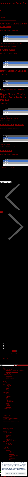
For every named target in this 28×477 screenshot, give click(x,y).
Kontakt (5, 381)
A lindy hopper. (8, 345)
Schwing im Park (7, 419)
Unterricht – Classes (13, 455)
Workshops (8, 373)
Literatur (5, 431)
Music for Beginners (11, 440)
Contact (8, 405)
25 (11, 167)
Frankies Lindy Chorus (12, 124)
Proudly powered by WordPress (7, 476)
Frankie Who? (8, 347)
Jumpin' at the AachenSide (14, 3)
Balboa (7, 388)
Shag (7, 389)
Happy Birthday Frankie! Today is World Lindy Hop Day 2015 (13, 97)
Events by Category (7, 369)
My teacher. (7, 348)
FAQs (7, 377)
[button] (5, 35)
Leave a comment (13, 30)
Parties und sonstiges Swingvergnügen (15, 370)
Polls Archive (6, 358)
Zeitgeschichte (6, 384)
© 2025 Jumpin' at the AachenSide (8, 20)
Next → (14, 167)
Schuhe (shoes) (9, 443)
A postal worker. (9, 344)
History (7, 393)
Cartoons (8, 450)
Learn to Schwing (7, 374)
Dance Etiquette (10, 401)
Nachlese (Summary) (8, 429)
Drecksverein (6, 417)
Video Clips (15, 118)
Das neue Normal (7, 415)
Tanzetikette (9, 376)
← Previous (3, 167)
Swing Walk (12, 458)
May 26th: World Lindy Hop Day (11, 421)
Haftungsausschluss (7, 408)
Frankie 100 (6, 150)
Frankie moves (7, 49)
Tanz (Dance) (19, 43)
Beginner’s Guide (10, 378)
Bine (8, 30)
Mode (7, 446)
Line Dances (9, 390)
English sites (6, 392)
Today (1, 212)
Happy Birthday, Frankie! (13, 70)
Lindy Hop (2, 17)
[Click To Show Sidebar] (0, 10)
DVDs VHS (6, 447)
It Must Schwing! (4, 116)
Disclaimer (8, 407)
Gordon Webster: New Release (10, 418)
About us (8, 404)
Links (4, 380)
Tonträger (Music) (7, 432)
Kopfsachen (9, 444)
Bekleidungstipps (7, 442)
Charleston (8, 386)
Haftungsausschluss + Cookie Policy (8, 470)
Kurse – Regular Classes (12, 372)
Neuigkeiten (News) (10, 43)
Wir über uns (9, 382)
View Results (14, 353)
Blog (4, 368)
